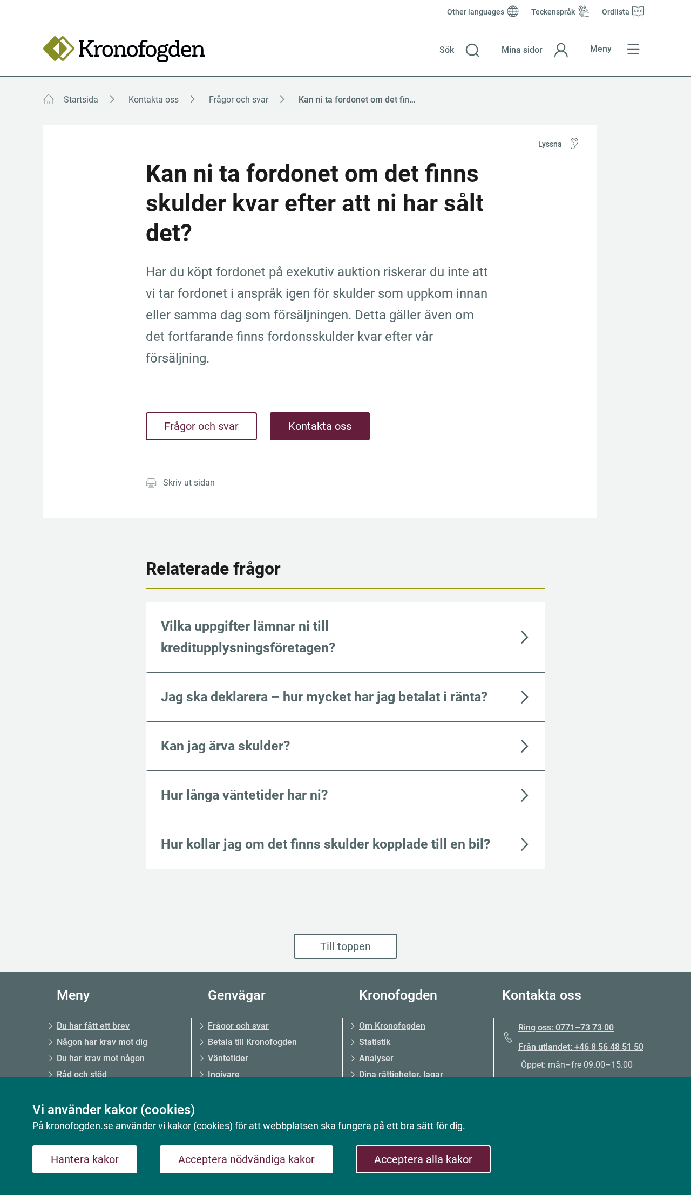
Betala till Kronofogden (252, 1042)
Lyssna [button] (550, 144)
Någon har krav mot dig (102, 1042)
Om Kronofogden (392, 1026)
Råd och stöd (82, 1074)
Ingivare (224, 1074)
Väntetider (228, 1058)
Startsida (81, 99)
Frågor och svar (238, 99)
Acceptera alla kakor (423, 1159)
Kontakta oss (153, 99)
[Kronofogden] (124, 49)
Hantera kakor (85, 1159)
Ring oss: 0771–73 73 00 (566, 1027)
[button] (459, 50)
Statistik (374, 1042)
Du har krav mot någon (101, 1058)
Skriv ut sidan (189, 482)
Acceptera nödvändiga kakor (246, 1159)
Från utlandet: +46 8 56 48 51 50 (580, 1047)
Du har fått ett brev (93, 1026)
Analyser (376, 1058)
